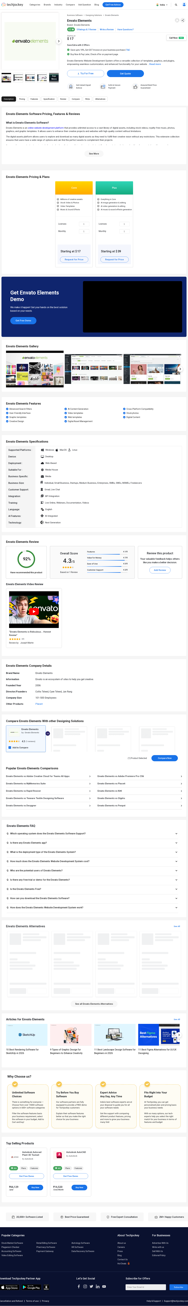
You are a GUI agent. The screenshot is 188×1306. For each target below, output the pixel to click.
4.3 (125, 564)
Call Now (173, 38)
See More (94, 153)
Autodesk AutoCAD (76, 1152)
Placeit (39, 704)
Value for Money (94, 558)
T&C (128, 50)
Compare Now (165, 758)
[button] (92, 833)
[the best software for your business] (12, 6)
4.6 (14, 1168)
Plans (23, 1168)
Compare (70, 5)
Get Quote (125, 73)
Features (91, 552)
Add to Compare (20, 747)
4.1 (125, 551)
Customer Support (95, 570)
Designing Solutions (94, 15)
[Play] (34, 611)
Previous (6, 369)
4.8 (58, 1168)
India (162, 5)
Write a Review (107, 29)
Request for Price (74, 259)
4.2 (125, 570)
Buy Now (35, 1188)
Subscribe (178, 1287)
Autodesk (28, 1159)
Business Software (75, 15)
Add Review (160, 570)
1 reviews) (30, 741)
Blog (96, 5)
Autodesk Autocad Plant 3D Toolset (31, 1153)
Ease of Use (92, 564)
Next (59, 41)
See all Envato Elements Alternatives (94, 1004)
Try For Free (86, 73)
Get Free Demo (23, 320)
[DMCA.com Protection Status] (46, 1289)
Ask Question (84, 5)
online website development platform (46, 128)
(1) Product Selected (137, 758)
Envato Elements (82, 25)
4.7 (125, 557)
